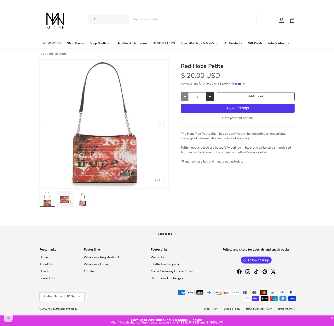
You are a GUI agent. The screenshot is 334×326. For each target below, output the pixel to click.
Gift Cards (255, 43)
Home (42, 54)
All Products (233, 43)
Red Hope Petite (57, 54)
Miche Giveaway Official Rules (172, 271)
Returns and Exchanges (167, 278)
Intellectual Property (165, 264)
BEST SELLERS (164, 43)
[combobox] (172, 19)
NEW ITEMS (52, 43)
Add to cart (255, 96)
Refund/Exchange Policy (259, 308)
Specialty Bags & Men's (197, 43)
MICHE (51, 308)
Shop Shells (98, 43)
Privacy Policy (210, 308)
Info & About (277, 43)
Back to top (165, 234)
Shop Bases (75, 43)
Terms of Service (286, 308)
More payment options (237, 118)
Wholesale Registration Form (104, 257)
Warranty (157, 257)
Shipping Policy (232, 308)
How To (44, 271)
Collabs (89, 271)
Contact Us (47, 278)
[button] (292, 20)
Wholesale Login (96, 264)
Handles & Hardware (132, 43)
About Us (46, 264)
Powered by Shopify (66, 308)
